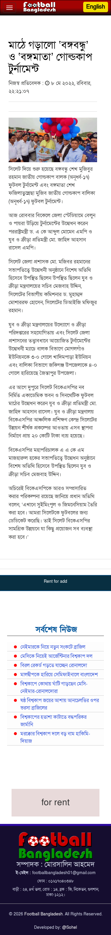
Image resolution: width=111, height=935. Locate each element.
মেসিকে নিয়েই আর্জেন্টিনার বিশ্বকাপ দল (56, 656)
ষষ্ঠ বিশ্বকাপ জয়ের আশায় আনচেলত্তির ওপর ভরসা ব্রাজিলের (59, 704)
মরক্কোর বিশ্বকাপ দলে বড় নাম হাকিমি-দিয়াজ (55, 738)
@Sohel (69, 927)
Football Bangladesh (43, 914)
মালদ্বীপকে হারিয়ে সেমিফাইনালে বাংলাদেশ (59, 675)
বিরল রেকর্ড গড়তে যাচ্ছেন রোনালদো (53, 665)
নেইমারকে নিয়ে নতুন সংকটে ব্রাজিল (52, 647)
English (95, 7)
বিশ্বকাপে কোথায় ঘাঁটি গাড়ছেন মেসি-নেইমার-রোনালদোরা (54, 688)
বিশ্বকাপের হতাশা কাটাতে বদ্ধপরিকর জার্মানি (53, 721)
